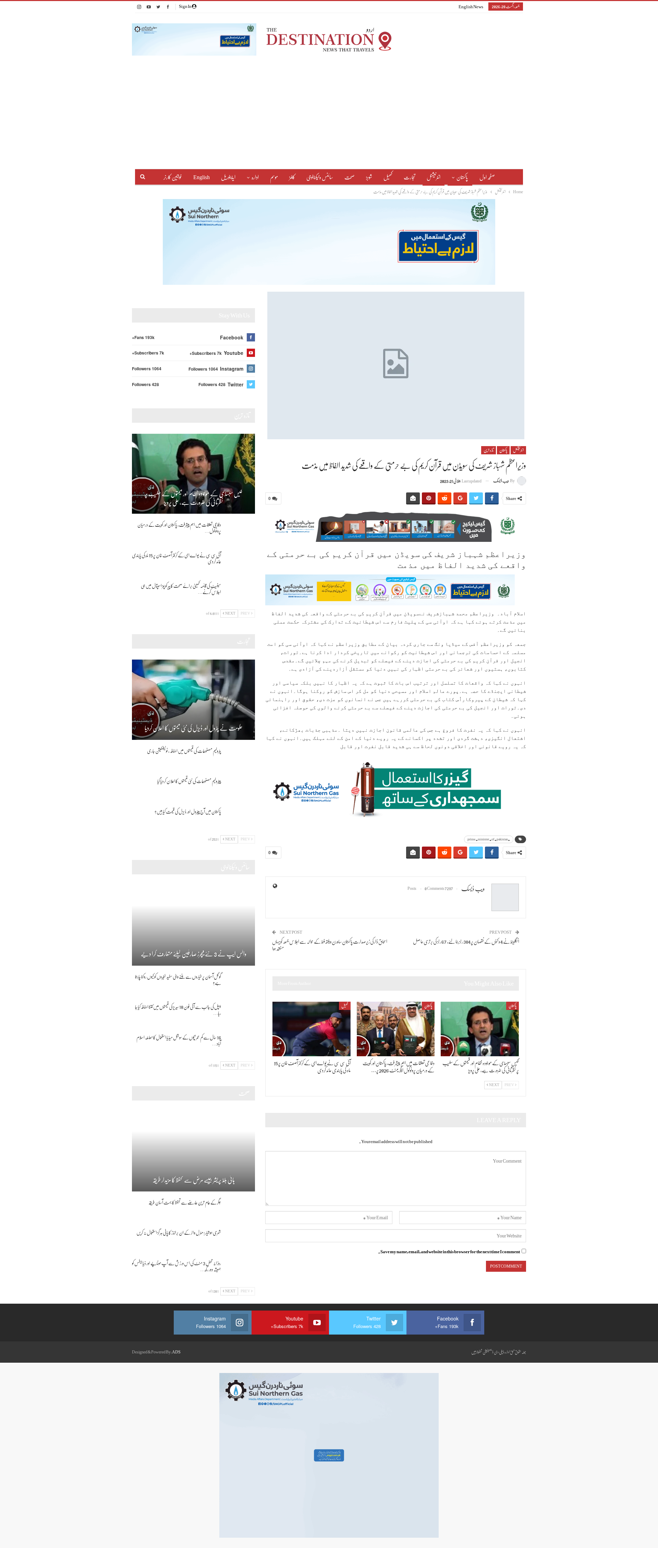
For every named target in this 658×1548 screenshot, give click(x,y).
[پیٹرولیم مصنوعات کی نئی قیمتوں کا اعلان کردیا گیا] (240, 789)
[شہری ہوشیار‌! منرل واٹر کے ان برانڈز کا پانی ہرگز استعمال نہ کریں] (240, 1241)
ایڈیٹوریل (228, 177)
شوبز (369, 177)
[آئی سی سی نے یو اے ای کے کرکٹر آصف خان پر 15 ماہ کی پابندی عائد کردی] (311, 1029)
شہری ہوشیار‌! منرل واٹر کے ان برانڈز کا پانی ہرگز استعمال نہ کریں (178, 1233)
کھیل (387, 177)
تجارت (409, 177)
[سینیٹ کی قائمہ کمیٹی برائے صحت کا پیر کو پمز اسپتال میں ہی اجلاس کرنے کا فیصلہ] (240, 594)
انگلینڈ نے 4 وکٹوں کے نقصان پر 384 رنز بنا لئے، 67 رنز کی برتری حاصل (466, 942)
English (201, 177)
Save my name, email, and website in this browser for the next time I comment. (449, 1252)
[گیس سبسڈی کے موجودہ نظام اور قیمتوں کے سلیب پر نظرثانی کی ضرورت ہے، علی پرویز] (480, 1029)
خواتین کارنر (172, 177)
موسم (274, 177)
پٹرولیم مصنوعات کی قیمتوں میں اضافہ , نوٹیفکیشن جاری (184, 751)
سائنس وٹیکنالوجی (319, 177)
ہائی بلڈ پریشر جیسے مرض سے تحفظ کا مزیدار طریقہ (194, 1180)
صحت (349, 177)
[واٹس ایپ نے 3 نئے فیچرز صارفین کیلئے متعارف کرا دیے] (193, 925)
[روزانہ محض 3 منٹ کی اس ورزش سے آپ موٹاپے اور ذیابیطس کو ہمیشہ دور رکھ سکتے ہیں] (240, 1271)
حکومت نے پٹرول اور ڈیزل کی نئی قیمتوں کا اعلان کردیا (194, 728)
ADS (176, 1352)
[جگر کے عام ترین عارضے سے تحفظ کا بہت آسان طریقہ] (240, 1210)
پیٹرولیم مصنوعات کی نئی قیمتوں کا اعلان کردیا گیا (189, 781)
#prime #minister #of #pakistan (488, 839)
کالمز (292, 177)
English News (471, 7)
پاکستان (462, 177)
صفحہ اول (487, 177)
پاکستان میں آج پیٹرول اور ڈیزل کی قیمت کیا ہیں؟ (188, 812)
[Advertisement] (329, 107)
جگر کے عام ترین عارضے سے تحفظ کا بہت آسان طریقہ (184, 1202)
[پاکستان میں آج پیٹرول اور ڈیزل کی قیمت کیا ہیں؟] (240, 819)
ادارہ (255, 177)
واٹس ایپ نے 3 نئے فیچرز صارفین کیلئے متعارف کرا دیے (193, 954)
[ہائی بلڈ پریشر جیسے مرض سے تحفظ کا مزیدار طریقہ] (193, 1151)
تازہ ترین (489, 450)
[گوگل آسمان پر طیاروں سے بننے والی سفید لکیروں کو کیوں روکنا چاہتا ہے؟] (240, 985)
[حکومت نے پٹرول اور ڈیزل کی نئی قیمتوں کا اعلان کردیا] (193, 699)
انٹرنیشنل (433, 177)
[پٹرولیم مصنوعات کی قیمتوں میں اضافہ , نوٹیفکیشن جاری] (240, 759)
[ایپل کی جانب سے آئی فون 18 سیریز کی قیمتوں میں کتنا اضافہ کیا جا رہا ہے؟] (240, 1015)
